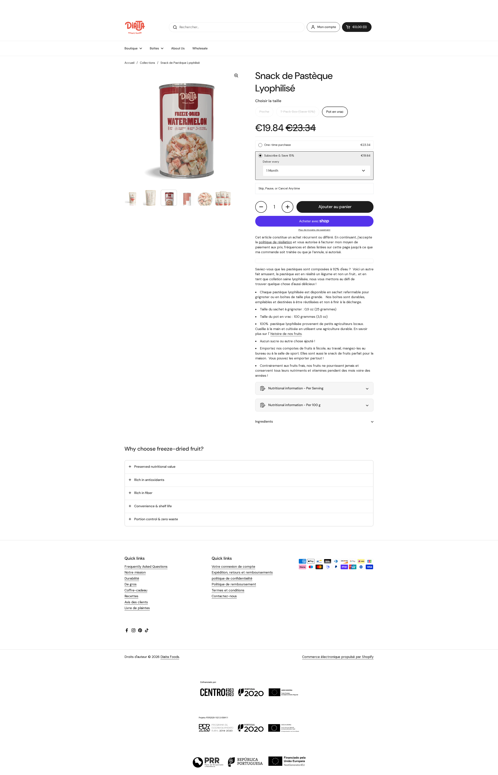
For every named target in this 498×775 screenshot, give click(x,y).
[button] (357, 27)
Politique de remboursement (234, 584)
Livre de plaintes (137, 608)
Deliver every (271, 161)
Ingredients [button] (264, 421)
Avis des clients (136, 602)
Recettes (131, 596)
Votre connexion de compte (233, 566)
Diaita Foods (169, 657)
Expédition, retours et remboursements (242, 572)
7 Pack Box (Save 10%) (297, 111)
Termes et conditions (228, 590)
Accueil (129, 63)
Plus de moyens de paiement (314, 229)
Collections (147, 63)
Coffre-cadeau (135, 590)
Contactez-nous (224, 596)
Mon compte (326, 27)
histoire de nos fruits (286, 334)
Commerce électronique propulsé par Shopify (338, 657)
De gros (130, 584)
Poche (264, 111)
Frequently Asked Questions (145, 566)
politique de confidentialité (232, 578)
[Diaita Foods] (134, 27)
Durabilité (131, 578)
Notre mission (135, 572)
